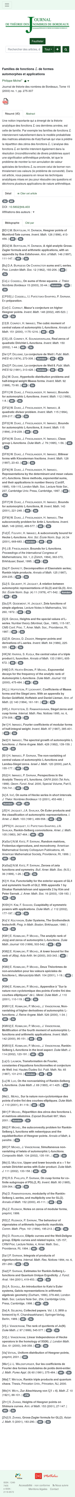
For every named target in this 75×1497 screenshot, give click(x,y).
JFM (26, 1395)
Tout (47, 49)
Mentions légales (38, 1489)
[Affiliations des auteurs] (26, 81)
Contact (54, 1489)
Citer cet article (28, 193)
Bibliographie (12, 222)
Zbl (4, 201)
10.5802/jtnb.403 (19, 207)
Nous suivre (61, 1485)
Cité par (29, 222)
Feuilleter (37, 41)
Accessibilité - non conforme (34, 1485)
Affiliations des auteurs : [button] (17, 212)
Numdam (56, 285)
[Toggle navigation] (7, 4)
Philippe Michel (11, 81)
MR (11, 201)
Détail (8, 193)
